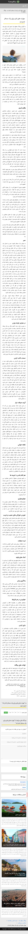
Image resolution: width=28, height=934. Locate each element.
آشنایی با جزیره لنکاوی (20, 815)
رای (6, 712)
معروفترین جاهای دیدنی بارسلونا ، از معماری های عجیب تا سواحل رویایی (14, 904)
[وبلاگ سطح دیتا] (14, 1)
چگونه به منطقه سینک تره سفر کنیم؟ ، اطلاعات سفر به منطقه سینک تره (15, 874)
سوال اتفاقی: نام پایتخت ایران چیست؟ (18, 761)
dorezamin (23, 782)
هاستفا (24, 787)
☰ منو (24, 6)
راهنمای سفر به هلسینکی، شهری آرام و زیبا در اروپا (14, 845)
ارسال (24, 768)
